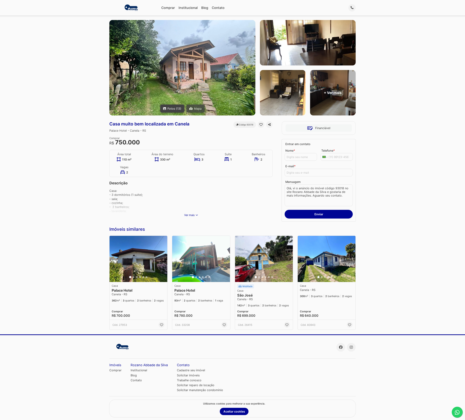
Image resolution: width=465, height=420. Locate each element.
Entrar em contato (297, 144)
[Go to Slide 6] (146, 277)
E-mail (290, 166)
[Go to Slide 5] (143, 277)
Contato (218, 8)
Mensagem (293, 182)
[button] (138, 259)
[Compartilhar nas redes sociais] (269, 124)
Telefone (328, 150)
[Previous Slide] (113, 259)
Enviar (318, 214)
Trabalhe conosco (189, 380)
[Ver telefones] (352, 7)
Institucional (188, 8)
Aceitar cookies (234, 411)
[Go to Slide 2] (133, 277)
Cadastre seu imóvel (191, 370)
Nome (290, 150)
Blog (204, 8)
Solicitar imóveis (188, 375)
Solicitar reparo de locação (195, 385)
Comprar (168, 8)
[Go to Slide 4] (140, 277)
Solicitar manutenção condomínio (200, 390)
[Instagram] (351, 347)
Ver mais (189, 215)
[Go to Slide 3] (137, 277)
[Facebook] (340, 347)
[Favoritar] (261, 124)
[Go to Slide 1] (130, 277)
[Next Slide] (163, 259)
